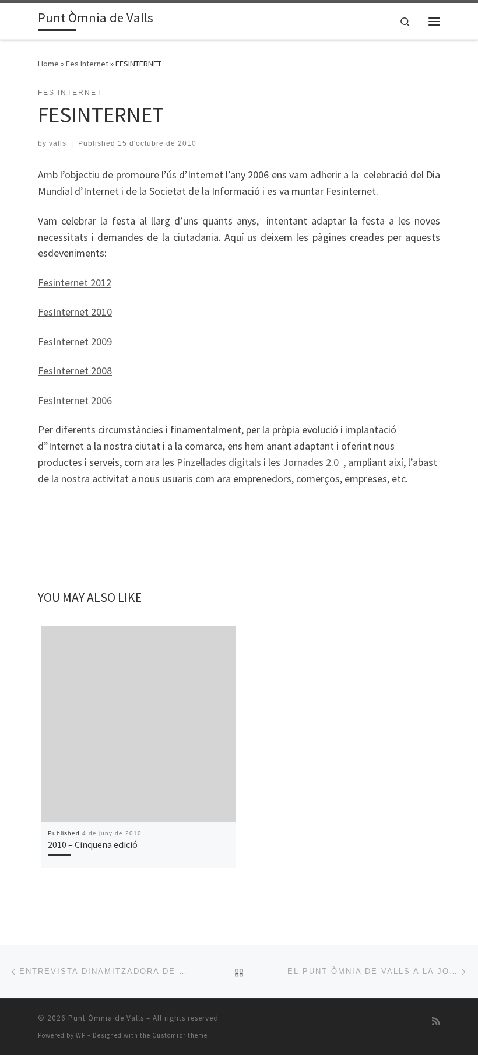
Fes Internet (87, 63)
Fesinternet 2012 (74, 282)
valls (57, 143)
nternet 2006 (84, 400)
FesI (47, 400)
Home (48, 63)
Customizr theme (180, 1035)
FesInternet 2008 (75, 370)
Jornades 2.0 (311, 462)
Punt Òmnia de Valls (106, 1018)
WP (81, 1035)
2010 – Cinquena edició (93, 844)
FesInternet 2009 (75, 341)
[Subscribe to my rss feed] (436, 1021)
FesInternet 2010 (75, 311)
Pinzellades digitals (218, 462)
